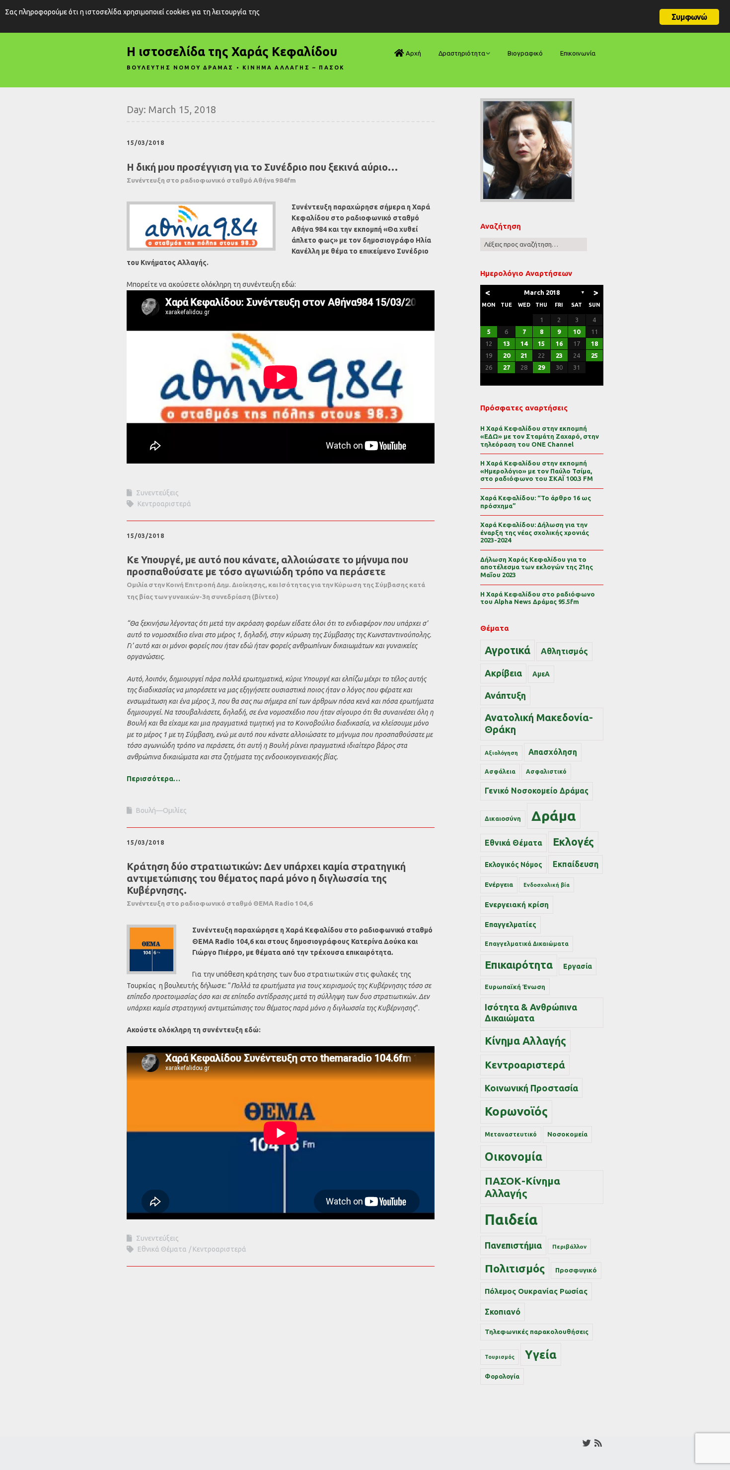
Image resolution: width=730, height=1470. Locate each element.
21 (523, 355)
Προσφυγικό (576, 1270)
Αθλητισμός (564, 651)
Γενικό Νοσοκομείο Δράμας (536, 791)
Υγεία (541, 1354)
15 (541, 343)
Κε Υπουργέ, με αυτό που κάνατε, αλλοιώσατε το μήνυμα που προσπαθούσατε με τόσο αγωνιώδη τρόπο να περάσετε (276, 577)
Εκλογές (573, 842)
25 (594, 355)
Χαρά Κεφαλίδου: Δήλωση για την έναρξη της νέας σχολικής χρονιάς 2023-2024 (534, 532)
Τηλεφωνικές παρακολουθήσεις (536, 1331)
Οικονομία (513, 1156)
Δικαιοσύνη (503, 818)
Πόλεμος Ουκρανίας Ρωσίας (536, 1291)
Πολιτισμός (515, 1268)
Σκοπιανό (502, 1311)
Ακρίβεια (503, 673)
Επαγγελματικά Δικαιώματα (527, 943)
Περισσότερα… (153, 779)
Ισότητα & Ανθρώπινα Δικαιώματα (531, 1012)
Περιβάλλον (569, 1246)
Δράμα (553, 815)
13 (506, 343)
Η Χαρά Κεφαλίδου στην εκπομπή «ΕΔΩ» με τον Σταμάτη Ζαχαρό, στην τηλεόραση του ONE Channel (539, 436)
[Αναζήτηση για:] (533, 244)
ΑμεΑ (541, 674)
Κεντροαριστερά (164, 504)
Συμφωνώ (689, 16)
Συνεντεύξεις (157, 493)
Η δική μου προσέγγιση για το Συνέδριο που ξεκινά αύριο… (262, 172)
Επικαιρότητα (519, 965)
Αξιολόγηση (501, 753)
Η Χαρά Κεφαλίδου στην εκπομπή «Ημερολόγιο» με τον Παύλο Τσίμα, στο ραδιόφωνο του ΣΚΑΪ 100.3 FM (536, 471)
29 (541, 367)
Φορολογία (502, 1376)
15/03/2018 (145, 142)
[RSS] (598, 1443)
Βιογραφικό (525, 53)
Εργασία (577, 966)
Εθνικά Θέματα (162, 1249)
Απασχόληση (552, 751)
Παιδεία (511, 1219)
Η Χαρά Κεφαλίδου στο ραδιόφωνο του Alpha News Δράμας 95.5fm (537, 598)
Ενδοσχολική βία (546, 885)
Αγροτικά (507, 650)
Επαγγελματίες (510, 925)
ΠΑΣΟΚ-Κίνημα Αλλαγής (522, 1187)
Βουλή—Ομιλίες (161, 810)
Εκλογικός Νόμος (513, 865)
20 (506, 355)
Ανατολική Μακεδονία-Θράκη (539, 723)
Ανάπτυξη (505, 695)
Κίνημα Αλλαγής (525, 1041)
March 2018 (542, 292)
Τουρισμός (499, 1357)
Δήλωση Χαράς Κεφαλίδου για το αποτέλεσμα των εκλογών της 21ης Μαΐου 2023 (536, 567)
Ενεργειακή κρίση (517, 904)
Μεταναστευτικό (511, 1134)
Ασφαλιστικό (546, 771)
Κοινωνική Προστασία (531, 1088)
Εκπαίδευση (575, 864)
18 (594, 343)
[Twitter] (587, 1443)
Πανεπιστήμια (513, 1245)
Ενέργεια (499, 884)
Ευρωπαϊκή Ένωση (515, 986)
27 (506, 367)
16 (559, 343)
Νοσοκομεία (567, 1134)
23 (559, 355)
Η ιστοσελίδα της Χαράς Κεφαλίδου (232, 52)
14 (523, 343)
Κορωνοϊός (516, 1111)
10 (576, 331)
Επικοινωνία (577, 53)
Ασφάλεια (500, 771)
